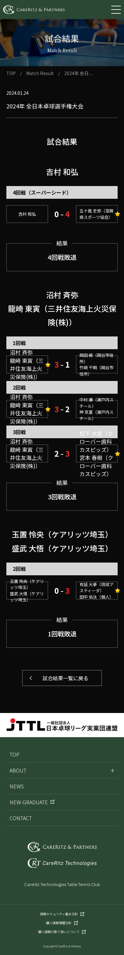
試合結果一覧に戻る (63, 678)
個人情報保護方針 (59, 922)
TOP (11, 73)
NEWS (17, 786)
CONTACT (21, 818)
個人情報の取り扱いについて (58, 931)
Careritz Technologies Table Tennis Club (62, 884)
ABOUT (18, 770)
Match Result (40, 73)
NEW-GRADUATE (29, 802)
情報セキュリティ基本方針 (59, 913)
